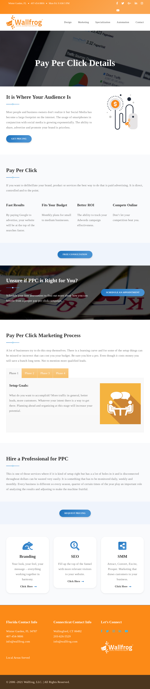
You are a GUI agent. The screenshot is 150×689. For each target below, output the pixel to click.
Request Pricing (75, 513)
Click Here (26, 586)
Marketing (83, 22)
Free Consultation (75, 254)
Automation (123, 22)
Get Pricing (19, 139)
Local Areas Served (18, 657)
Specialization (102, 22)
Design (68, 22)
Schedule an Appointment (123, 292)
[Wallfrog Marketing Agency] (24, 22)
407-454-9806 (37, 3)
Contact (140, 22)
